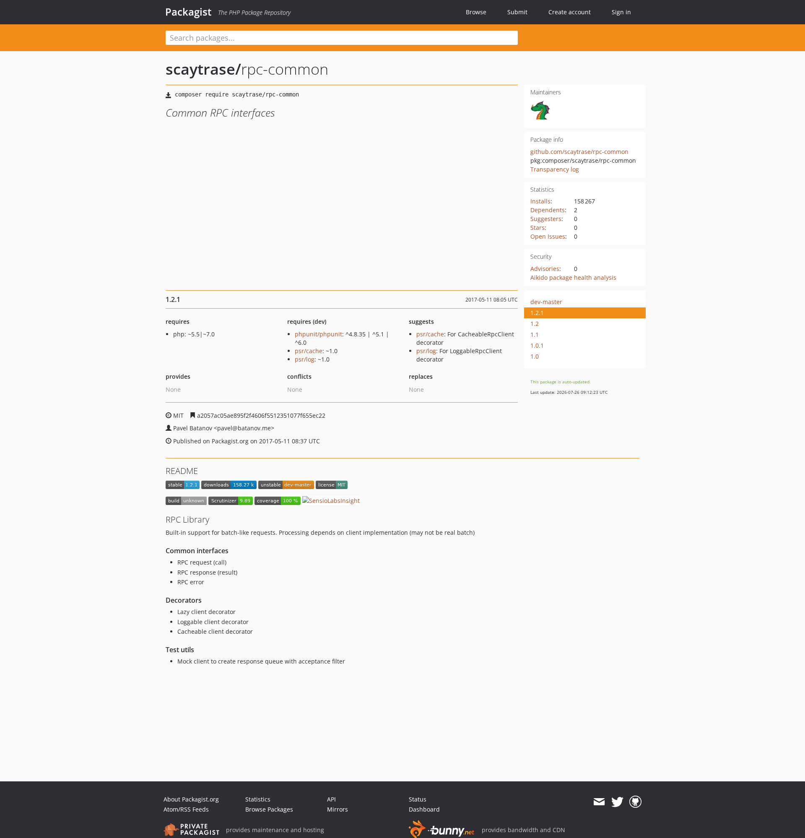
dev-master (546, 302)
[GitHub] (635, 801)
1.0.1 (537, 345)
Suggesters (545, 219)
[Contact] (599, 801)
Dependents (547, 210)
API (331, 799)
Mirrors (337, 809)
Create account (569, 12)
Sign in (621, 12)
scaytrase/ (203, 69)
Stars (537, 228)
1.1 (534, 334)
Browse (476, 12)
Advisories (544, 269)
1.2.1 (537, 313)
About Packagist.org (191, 799)
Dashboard (424, 809)
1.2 (534, 324)
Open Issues (547, 236)
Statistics (257, 799)
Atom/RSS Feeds (186, 809)
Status (417, 799)
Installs (540, 201)
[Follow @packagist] (617, 801)
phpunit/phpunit (318, 334)
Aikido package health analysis (573, 277)
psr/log (304, 359)
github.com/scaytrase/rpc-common (579, 152)
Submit (517, 12)
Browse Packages (269, 809)
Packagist (188, 11)
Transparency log (554, 169)
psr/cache (308, 351)
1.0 (534, 356)
